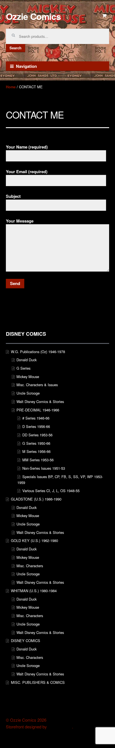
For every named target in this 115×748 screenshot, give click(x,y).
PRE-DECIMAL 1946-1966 (37, 410)
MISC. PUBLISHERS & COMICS (38, 682)
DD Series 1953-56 (37, 434)
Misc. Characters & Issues (37, 384)
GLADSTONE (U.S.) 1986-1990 (36, 499)
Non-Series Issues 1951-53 (43, 468)
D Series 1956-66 (36, 426)
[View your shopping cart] (104, 15)
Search (15, 47)
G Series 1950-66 (36, 443)
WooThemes (60, 727)
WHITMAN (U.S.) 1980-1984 (34, 590)
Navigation (26, 66)
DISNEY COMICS (25, 640)
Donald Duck (26, 359)
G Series (23, 368)
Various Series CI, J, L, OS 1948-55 (51, 490)
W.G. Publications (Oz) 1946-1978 (38, 351)
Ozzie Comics (33, 16)
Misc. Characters (29, 565)
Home (11, 86)
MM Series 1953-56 (38, 459)
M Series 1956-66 (36, 451)
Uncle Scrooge (28, 393)
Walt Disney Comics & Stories (40, 401)
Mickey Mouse (27, 376)
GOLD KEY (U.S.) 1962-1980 (34, 540)
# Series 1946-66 (35, 418)
